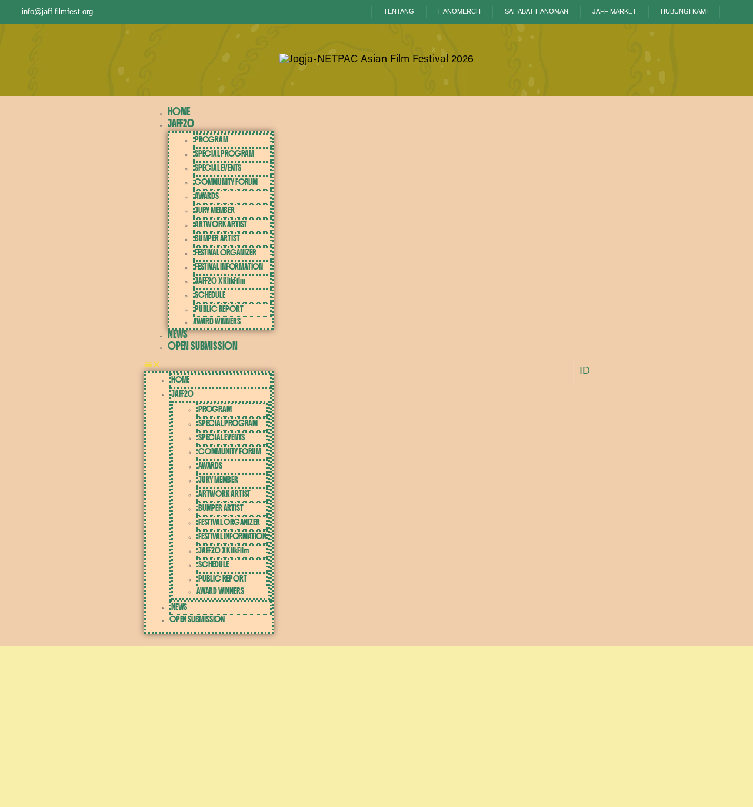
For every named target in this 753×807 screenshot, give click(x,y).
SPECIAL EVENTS (218, 167)
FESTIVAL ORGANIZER (225, 252)
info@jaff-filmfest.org (57, 11)
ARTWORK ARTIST (221, 224)
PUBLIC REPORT (219, 309)
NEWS (178, 334)
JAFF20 (181, 123)
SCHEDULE (210, 295)
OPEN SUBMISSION (203, 346)
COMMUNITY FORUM (226, 182)
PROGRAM (211, 139)
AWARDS (207, 196)
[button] (209, 365)
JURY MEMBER (215, 210)
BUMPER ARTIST (217, 238)
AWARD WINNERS (216, 321)
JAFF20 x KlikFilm (220, 280)
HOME (179, 111)
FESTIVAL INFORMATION (229, 266)
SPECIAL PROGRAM (224, 153)
